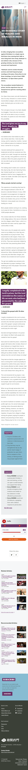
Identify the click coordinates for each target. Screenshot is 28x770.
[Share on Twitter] (11, 555)
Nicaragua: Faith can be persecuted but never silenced (8, 628)
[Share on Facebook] (16, 555)
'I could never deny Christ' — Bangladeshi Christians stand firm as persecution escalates (8, 636)
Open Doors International (7, 752)
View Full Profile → (14, 539)
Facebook (19, 708)
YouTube (19, 713)
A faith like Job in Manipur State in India (8, 598)
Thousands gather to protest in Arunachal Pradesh (8, 576)
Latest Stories (4, 715)
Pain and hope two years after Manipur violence (8, 606)
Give (2, 728)
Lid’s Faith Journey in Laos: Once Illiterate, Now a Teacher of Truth (8, 645)
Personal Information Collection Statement (21, 762)
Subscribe (7, 694)
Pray (2, 726)
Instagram (19, 711)
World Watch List (5, 711)
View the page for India (7, 612)
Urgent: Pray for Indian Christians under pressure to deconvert (8, 584)
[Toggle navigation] (25, 6)
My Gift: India (8, 508)
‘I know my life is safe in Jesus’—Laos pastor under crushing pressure (7, 653)
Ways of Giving (5, 731)
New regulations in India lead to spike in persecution (8, 591)
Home (2, 708)
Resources (4, 724)
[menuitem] (22, 3)
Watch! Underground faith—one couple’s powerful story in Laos (8, 661)
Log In (25, 764)
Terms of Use (19, 759)
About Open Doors (6, 713)
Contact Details (5, 750)
